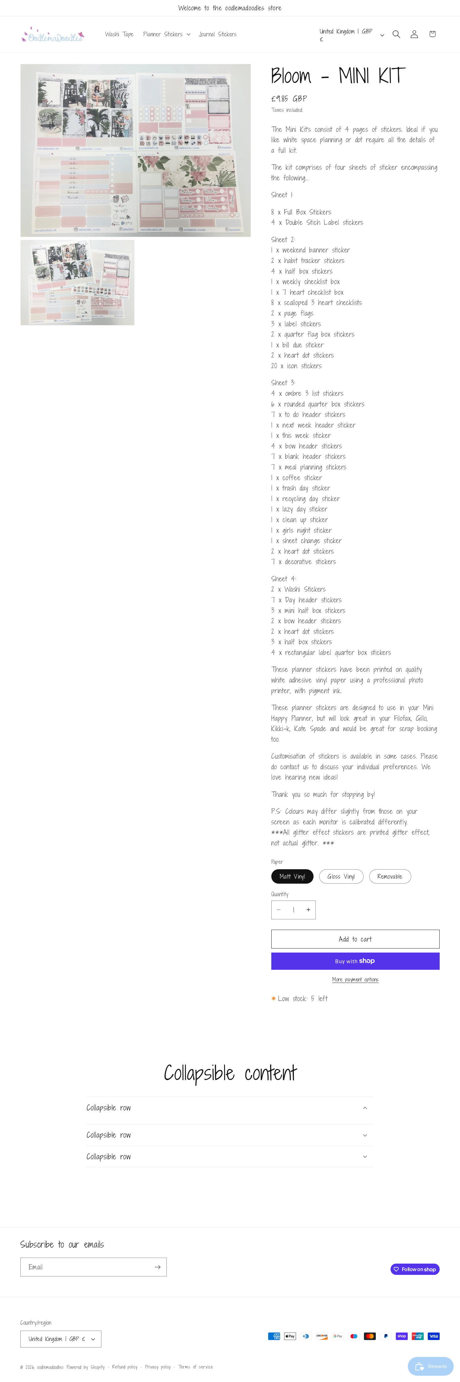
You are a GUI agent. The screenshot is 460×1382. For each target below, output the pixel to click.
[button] (166, 34)
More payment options (355, 979)
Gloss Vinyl (341, 876)
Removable (390, 876)
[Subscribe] (157, 1267)
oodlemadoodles (50, 1367)
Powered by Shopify (86, 1367)
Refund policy (125, 1367)
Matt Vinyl (292, 876)
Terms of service (195, 1367)
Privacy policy (158, 1367)
